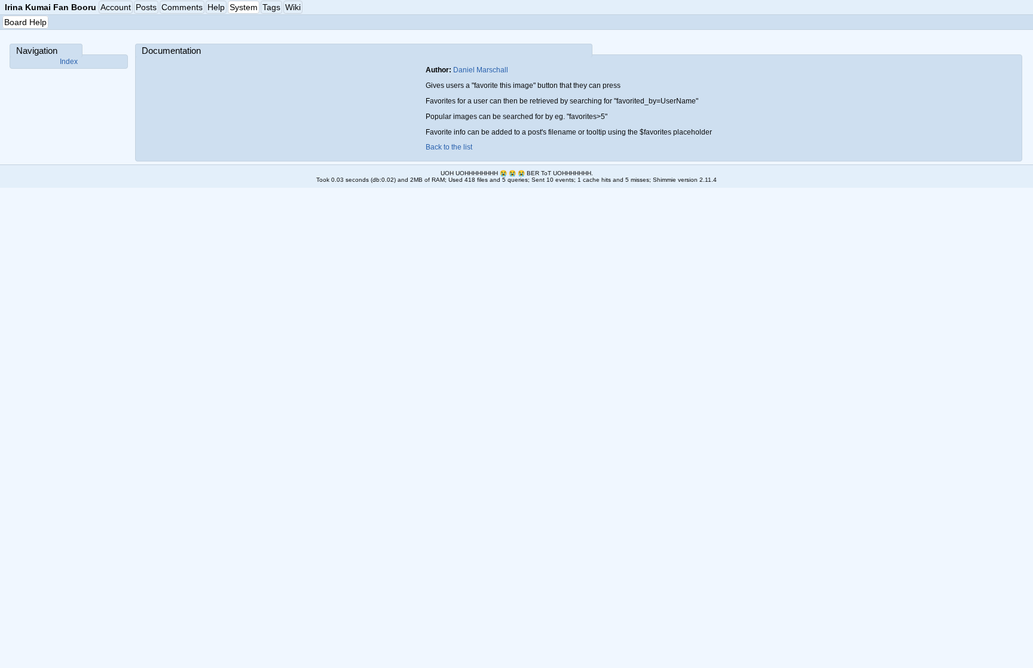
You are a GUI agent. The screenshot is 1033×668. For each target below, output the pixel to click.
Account (115, 7)
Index (69, 61)
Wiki (293, 7)
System (244, 7)
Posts (146, 7)
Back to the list (449, 147)
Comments (182, 7)
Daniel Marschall (480, 70)
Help (216, 7)
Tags (271, 7)
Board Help (25, 22)
